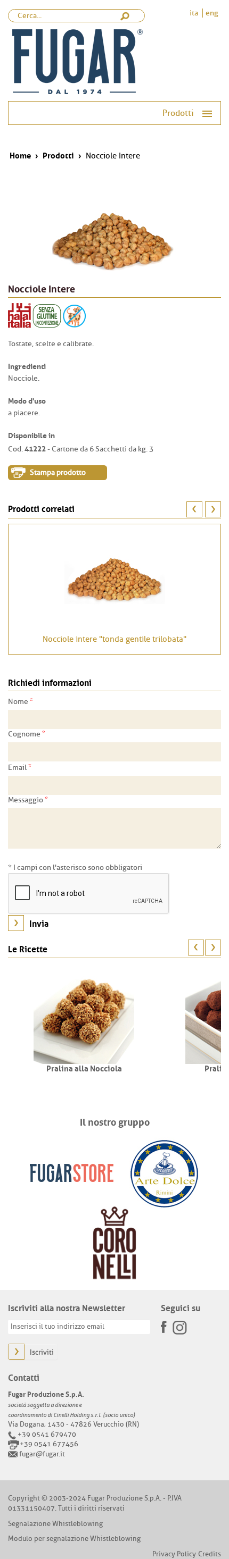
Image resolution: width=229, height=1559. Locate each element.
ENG (212, 13)
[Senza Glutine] (46, 315)
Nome (20, 701)
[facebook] (164, 1323)
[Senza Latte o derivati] (74, 315)
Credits (209, 1553)
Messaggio (28, 799)
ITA (195, 13)
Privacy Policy (174, 1553)
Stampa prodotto (58, 472)
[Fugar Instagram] (179, 1326)
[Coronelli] (114, 1242)
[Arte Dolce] (164, 1172)
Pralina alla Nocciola (84, 1067)
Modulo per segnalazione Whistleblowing (74, 1538)
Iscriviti (42, 1352)
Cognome (26, 734)
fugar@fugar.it (42, 1454)
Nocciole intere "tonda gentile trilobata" (114, 639)
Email (19, 767)
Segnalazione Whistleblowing (55, 1523)
